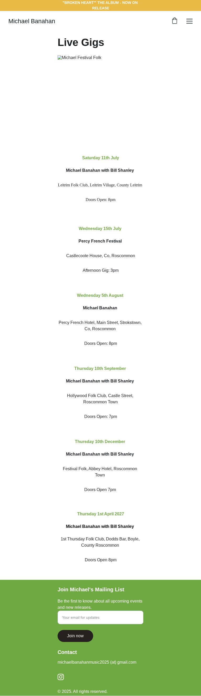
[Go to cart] (174, 21)
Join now (75, 636)
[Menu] (189, 21)
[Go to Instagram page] (61, 677)
